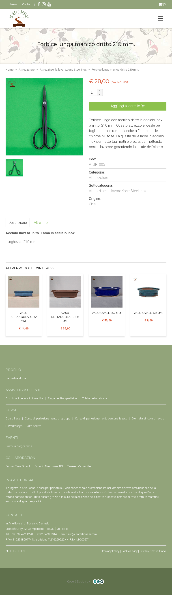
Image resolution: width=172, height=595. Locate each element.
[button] (100, 90)
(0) (164, 4)
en (23, 551)
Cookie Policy (129, 551)
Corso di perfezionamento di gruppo (47, 418)
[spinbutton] (96, 92)
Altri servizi (34, 426)
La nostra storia (16, 378)
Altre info (41, 222)
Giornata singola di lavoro (148, 418)
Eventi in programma (19, 446)
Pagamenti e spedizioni (62, 398)
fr (14, 551)
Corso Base (13, 418)
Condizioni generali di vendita (24, 398)
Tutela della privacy (94, 398)
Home (9, 69)
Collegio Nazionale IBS (48, 466)
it (7, 551)
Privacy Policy (110, 551)
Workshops (15, 426)
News (13, 4)
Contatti (27, 4)
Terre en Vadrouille (79, 466)
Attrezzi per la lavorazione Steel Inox (63, 69)
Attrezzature (26, 69)
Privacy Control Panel (153, 551)
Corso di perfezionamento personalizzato (101, 418)
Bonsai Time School (18, 466)
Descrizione (18, 222)
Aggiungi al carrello (126, 106)
